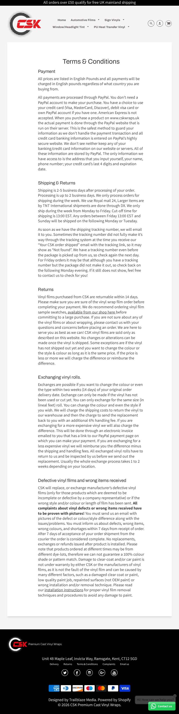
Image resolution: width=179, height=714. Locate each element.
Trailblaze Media (82, 699)
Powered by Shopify (114, 699)
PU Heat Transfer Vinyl (110, 27)
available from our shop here (92, 312)
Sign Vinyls (113, 20)
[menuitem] (61, 20)
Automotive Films (83, 20)
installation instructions (64, 589)
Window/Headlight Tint (69, 27)
